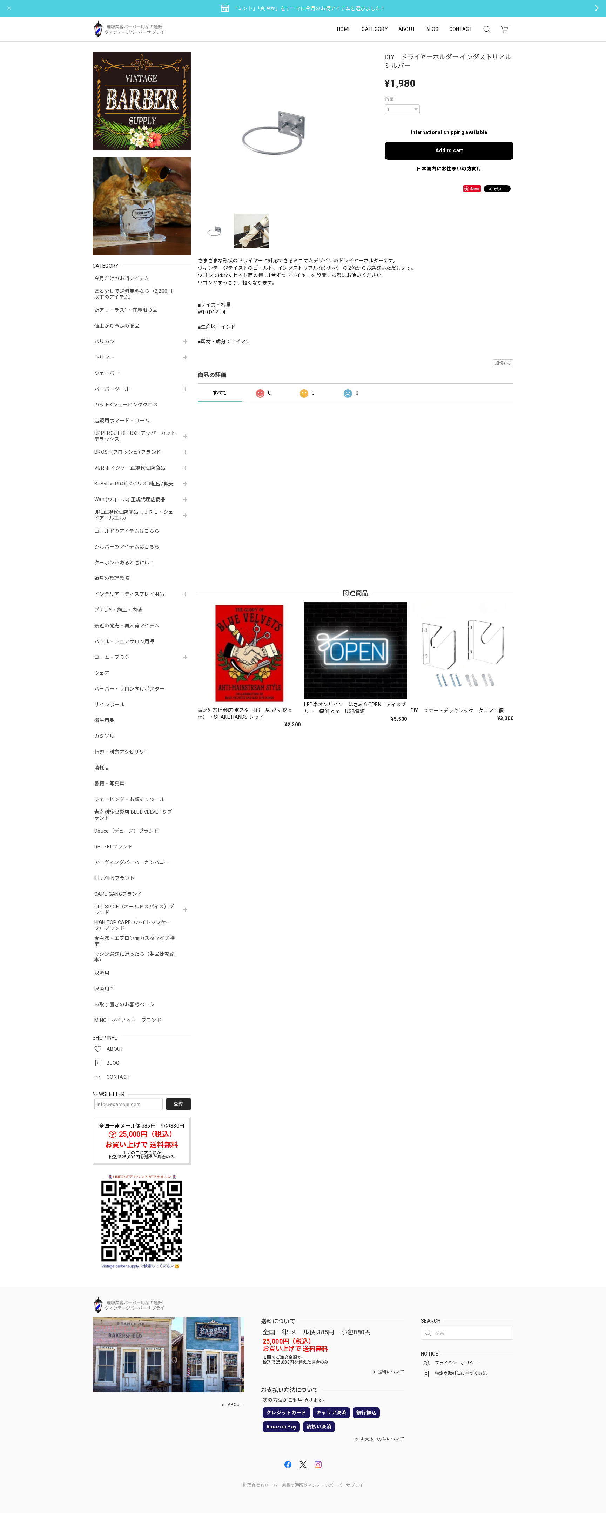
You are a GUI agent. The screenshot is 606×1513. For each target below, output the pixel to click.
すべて (220, 393)
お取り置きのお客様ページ (124, 1004)
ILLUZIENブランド (114, 878)
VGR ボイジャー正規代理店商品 (129, 468)
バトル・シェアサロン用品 (124, 641)
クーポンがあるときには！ (124, 562)
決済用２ (104, 988)
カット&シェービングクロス (126, 405)
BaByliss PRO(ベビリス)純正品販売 (134, 483)
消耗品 (101, 768)
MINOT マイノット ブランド (127, 1020)
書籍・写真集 (109, 783)
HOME (344, 29)
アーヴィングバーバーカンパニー (131, 862)
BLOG (432, 29)
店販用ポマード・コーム (122, 420)
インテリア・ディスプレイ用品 (129, 594)
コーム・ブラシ (111, 657)
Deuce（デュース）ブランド (126, 831)
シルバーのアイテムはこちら (126, 547)
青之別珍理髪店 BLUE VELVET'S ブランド (133, 815)
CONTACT (460, 29)
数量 (389, 99)
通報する (503, 363)
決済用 (101, 973)
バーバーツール (111, 389)
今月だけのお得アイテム (121, 278)
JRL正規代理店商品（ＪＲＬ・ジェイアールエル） (133, 515)
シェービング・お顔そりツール (129, 799)
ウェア (101, 673)
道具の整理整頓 (111, 578)
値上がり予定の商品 (117, 326)
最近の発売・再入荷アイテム (126, 625)
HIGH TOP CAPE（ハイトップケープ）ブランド (132, 925)
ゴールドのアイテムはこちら (126, 531)
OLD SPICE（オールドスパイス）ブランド (134, 909)
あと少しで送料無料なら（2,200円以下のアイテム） (133, 294)
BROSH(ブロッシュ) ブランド (127, 452)
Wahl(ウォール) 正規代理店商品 (130, 499)
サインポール (109, 704)
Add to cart (449, 150)
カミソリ (104, 736)
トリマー (104, 357)
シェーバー (107, 373)
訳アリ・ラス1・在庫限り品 (125, 310)
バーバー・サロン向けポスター (129, 689)
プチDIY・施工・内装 (118, 610)
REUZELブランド (113, 846)
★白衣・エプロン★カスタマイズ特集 (134, 941)
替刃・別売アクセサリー (121, 752)
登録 (178, 1104)
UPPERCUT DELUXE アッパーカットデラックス (135, 436)
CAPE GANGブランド (118, 894)
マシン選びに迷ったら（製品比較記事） (134, 957)
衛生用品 (104, 720)
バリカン (104, 341)
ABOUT (407, 29)
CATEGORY (375, 29)
